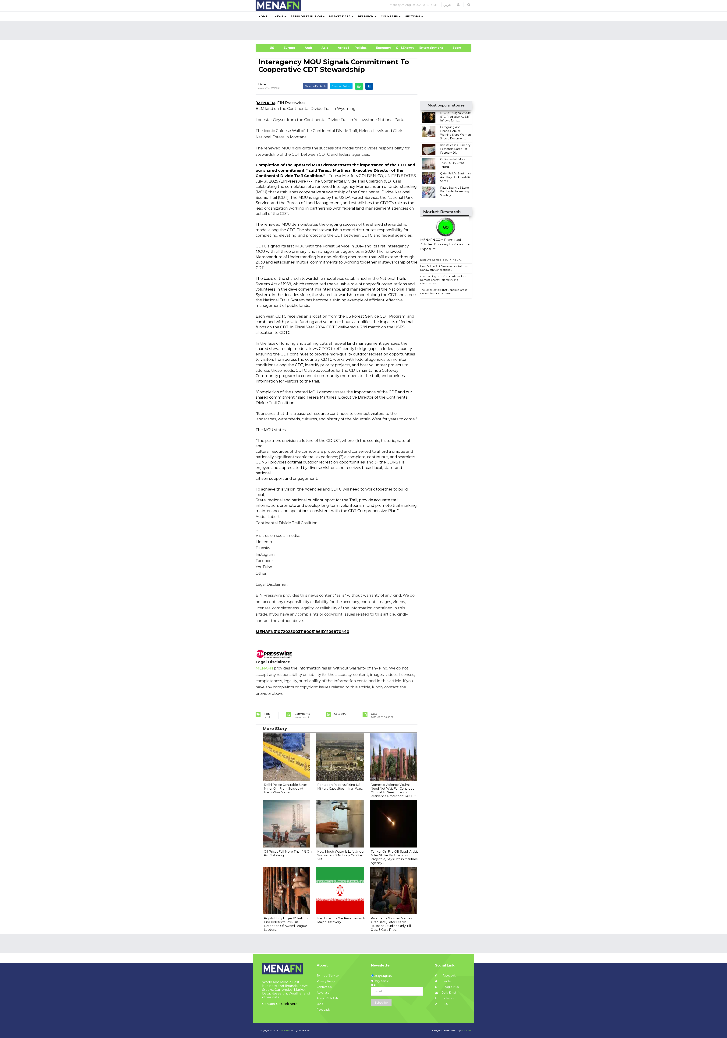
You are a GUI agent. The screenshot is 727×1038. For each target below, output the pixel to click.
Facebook (449, 975)
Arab (308, 48)
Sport (454, 48)
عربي (447, 5)
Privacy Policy (326, 981)
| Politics (359, 48)
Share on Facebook (315, 86)
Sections (412, 16)
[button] (458, 5)
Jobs (320, 1004)
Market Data (340, 16)
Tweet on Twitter (341, 86)
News (279, 16)
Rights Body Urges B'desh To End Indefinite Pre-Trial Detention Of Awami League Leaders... (286, 924)
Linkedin (448, 998)
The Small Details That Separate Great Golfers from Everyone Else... (443, 291)
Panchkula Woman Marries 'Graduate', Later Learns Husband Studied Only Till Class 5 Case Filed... (391, 924)
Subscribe (381, 1002)
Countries (389, 16)
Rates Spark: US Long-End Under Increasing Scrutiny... (455, 191)
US (267, 48)
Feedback (323, 1009)
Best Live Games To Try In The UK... (441, 259)
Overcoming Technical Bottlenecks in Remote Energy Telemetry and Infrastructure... (443, 280)
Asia (325, 48)
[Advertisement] (365, 30)
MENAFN (266, 103)
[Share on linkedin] (369, 86)
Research (365, 16)
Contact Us (324, 987)
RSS (445, 1004)
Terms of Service (328, 975)
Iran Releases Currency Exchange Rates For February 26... (455, 148)
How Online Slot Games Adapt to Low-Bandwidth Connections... (443, 268)
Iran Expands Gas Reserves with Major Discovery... (341, 920)
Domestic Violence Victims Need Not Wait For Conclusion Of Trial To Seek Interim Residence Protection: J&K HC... (394, 790)
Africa (342, 48)
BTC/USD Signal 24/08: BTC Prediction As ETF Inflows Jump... (455, 116)
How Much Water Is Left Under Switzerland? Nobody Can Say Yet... (341, 855)
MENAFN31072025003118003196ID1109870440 (302, 631)
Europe (289, 48)
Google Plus (450, 987)
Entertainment (425, 48)
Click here (289, 1004)
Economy (383, 48)
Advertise (323, 992)
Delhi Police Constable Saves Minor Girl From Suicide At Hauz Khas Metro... (285, 788)
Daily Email (449, 992)
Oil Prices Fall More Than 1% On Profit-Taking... (452, 163)
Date (262, 84)
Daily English (383, 976)
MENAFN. (285, 1030)
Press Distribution (306, 16)
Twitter (447, 981)
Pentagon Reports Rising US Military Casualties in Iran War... (340, 786)
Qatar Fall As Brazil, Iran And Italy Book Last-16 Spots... (455, 177)
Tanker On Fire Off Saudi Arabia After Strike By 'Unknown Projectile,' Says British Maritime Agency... (395, 857)
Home (262, 16)
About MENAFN (327, 998)
